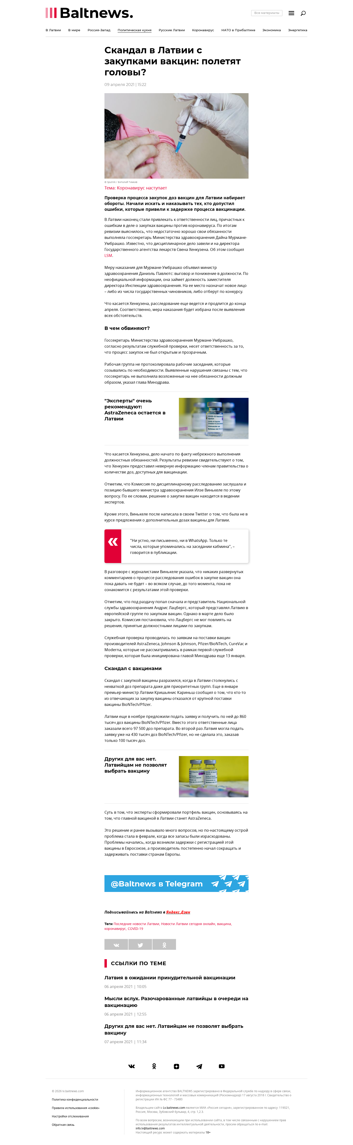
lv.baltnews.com (174, 1108)
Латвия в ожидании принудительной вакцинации (169, 978)
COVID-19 (135, 928)
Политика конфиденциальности (75, 1099)
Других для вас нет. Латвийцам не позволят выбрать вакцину (135, 765)
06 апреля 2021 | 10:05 (125, 987)
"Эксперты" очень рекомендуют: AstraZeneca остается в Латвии (134, 410)
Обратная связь (63, 1125)
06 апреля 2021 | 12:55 (125, 1014)
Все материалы (266, 13)
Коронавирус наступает (142, 188)
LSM (108, 256)
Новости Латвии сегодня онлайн (188, 924)
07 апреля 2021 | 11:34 (125, 1042)
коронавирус (115, 928)
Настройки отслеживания (70, 1116)
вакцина (224, 924)
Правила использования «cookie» (75, 1108)
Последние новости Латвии (136, 924)
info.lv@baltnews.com (150, 1128)
